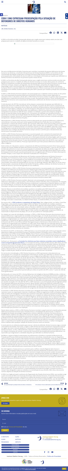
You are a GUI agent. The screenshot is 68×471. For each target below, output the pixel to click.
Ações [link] (17, 437)
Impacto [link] (18, 442)
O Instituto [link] (5, 437)
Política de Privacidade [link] (54, 456)
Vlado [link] (3, 439)
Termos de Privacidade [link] (15, 427)
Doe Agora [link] (5, 403)
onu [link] (15, 28)
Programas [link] (5, 442)
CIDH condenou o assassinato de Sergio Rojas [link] (26, 202)
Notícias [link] (4, 25)
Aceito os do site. (15, 427)
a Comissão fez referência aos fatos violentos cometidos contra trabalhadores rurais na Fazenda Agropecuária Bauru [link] (33, 242)
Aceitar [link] (64, 468)
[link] (1, 14)
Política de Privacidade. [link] (30, 469)
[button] (65, 2)
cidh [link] (2, 28)
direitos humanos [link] (8, 28)
